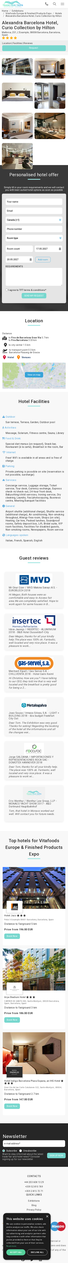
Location (6, 43)
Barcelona (54, 32)
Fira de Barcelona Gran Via (26, 337)
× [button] (47, 1216)
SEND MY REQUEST (34, 295)
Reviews (28, 43)
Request (33, 48)
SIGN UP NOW (56, 1155)
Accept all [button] (16, 1252)
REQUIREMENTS (14, 266)
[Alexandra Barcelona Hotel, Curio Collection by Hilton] (17, 68)
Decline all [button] (37, 1252)
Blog (34, 1205)
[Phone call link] (46, 4)
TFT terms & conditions (32, 290)
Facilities (17, 43)
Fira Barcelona (19, 340)
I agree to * (27, 290)
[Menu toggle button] (62, 4)
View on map (34, 374)
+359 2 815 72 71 (34, 1191)
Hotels (58, 13)
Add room (43, 259)
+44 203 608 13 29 (34, 1182)
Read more (11, 1246)
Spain (5, 35)
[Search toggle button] (54, 4)
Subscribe (11, 1150)
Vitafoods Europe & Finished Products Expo (29, 13)
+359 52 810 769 (34, 1186)
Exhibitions (18, 11)
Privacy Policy (34, 1209)
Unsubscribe (30, 1150)
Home (5, 11)
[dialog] (27, 1236)
